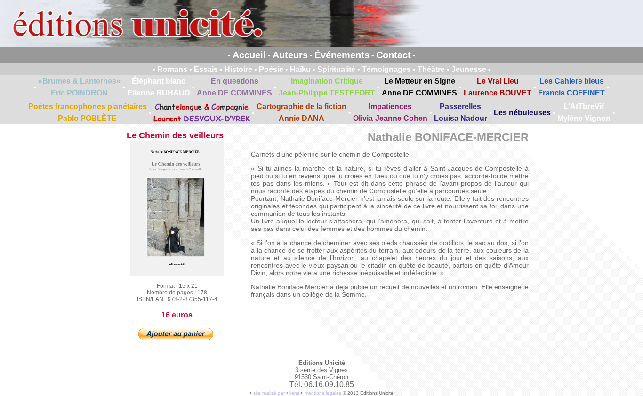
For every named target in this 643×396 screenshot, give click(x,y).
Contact (393, 55)
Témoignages (386, 69)
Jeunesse (468, 69)
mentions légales (323, 393)
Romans (172, 69)
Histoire (238, 69)
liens (294, 393)
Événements (342, 55)
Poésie (271, 69)
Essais (206, 69)
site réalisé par (269, 393)
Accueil (249, 55)
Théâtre (431, 69)
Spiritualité (336, 69)
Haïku (300, 69)
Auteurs (290, 55)
